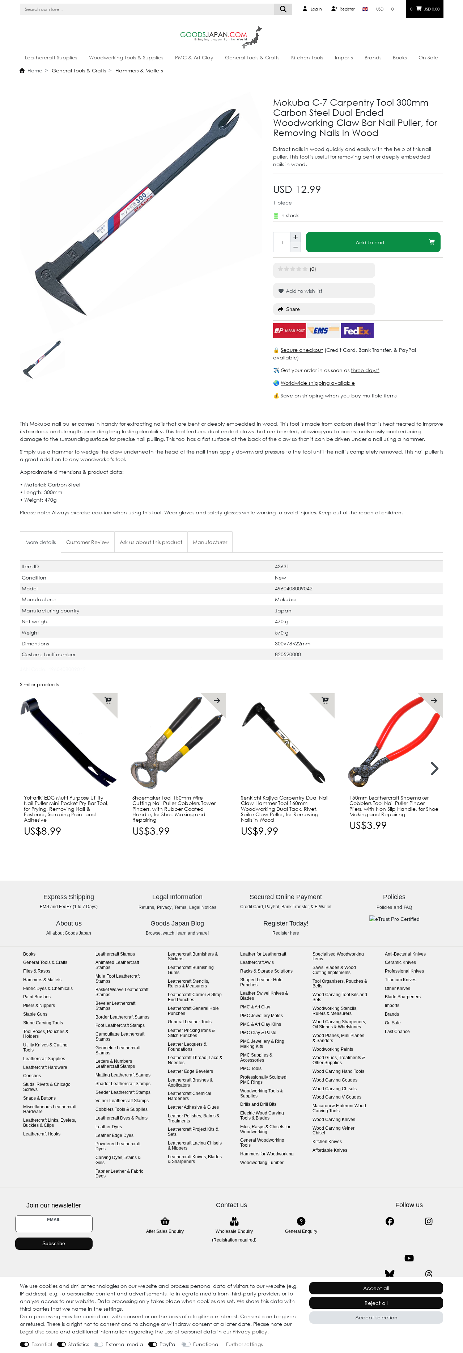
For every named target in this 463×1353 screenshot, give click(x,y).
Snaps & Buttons (39, 1098)
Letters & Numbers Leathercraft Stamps (115, 1064)
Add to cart (370, 242)
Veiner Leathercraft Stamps (122, 1101)
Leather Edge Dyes (114, 1135)
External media (124, 1344)
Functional (206, 1344)
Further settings (244, 1344)
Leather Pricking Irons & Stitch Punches (191, 1033)
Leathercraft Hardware (45, 1067)
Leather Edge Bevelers (190, 1071)
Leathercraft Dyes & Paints (121, 1118)
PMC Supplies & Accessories (256, 1058)
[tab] (40, 542)
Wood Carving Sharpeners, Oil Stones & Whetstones (339, 1024)
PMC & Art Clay (194, 57)
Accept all (376, 1288)
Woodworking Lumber (262, 1162)
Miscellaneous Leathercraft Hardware (49, 1109)
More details (40, 542)
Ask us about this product (151, 542)
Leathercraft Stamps (115, 954)
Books (400, 57)
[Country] (365, 9)
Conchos (32, 1076)
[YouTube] (409, 1258)
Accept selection (376, 1317)
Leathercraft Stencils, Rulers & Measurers (188, 984)
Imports (344, 57)
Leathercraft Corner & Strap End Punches (195, 997)
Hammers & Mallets (138, 70)
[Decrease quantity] (295, 247)
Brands (373, 57)
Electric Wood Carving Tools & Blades (262, 1116)
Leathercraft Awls (257, 962)
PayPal (168, 1344)
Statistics (78, 1344)
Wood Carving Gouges (335, 1080)
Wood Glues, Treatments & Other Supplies (339, 1060)
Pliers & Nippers (39, 1005)
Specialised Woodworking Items (338, 957)
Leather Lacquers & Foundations (187, 1047)
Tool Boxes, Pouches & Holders (45, 1034)
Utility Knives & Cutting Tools (45, 1048)
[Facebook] (390, 1221)
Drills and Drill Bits (258, 1104)
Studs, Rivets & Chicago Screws (47, 1087)
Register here (285, 933)
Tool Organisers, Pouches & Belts (340, 984)
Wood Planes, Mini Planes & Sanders (338, 1038)
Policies (384, 907)
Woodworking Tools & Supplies (126, 57)
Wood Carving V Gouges (337, 1097)
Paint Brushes (37, 997)
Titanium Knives (400, 980)
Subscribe (53, 1243)
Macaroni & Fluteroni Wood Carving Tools (339, 1108)
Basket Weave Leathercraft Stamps (121, 992)
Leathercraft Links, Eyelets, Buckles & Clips (49, 1123)
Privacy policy (250, 1331)
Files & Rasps (36, 971)
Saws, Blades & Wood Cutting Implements (334, 970)
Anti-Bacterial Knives (405, 954)
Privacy (164, 907)
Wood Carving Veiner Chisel (333, 1131)
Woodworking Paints (333, 1049)
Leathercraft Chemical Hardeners (189, 1096)
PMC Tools (251, 1068)
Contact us (231, 1205)
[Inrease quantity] (295, 237)
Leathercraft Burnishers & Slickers (193, 957)
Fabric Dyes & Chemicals (48, 988)
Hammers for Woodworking (267, 1154)
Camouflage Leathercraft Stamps (119, 1037)
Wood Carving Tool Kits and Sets (340, 997)
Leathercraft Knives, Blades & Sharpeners (195, 1159)
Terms (180, 907)
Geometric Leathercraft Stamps (117, 1050)
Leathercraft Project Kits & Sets (193, 1132)
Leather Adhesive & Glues (193, 1107)
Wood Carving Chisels (335, 1089)
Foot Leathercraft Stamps (120, 1025)
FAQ (408, 907)
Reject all (376, 1302)
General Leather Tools (190, 1022)
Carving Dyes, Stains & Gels (118, 1160)
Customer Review (87, 542)
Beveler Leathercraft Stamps (115, 1006)
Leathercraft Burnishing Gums (191, 970)
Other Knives (397, 988)
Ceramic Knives (400, 962)
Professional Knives (404, 971)
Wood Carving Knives (334, 1119)
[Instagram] (429, 1221)
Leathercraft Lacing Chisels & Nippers (195, 1146)
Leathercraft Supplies (51, 57)
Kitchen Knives (327, 1141)
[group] (69, 742)
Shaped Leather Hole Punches (261, 982)
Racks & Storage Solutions (266, 971)
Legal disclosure (39, 1331)
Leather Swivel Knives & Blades (264, 996)
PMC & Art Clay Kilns (260, 1024)
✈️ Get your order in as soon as (312, 370)
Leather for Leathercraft (263, 954)
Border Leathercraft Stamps (122, 1017)
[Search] (283, 9)
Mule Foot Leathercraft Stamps (117, 979)
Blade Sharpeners (403, 997)
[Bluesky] (390, 1274)
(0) (313, 268)
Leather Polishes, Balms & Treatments (194, 1119)
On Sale (428, 57)
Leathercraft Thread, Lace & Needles (195, 1060)
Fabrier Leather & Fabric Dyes (119, 1174)
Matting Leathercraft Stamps (122, 1075)
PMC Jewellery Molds (261, 1015)
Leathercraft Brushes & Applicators (190, 1083)
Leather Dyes (108, 1127)
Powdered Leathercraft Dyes (117, 1146)
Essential (41, 1344)
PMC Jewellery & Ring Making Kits (262, 1044)
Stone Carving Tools (43, 1023)
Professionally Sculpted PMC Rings (263, 1080)
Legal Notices (202, 907)
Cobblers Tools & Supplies (121, 1109)
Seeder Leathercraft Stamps (122, 1092)
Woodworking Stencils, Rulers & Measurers (335, 1011)
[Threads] (429, 1274)
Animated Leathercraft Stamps (117, 965)
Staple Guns (35, 1014)
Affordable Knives (330, 1150)
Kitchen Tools (307, 57)
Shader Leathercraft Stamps (122, 1084)
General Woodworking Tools (262, 1143)
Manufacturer (210, 542)
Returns (146, 907)
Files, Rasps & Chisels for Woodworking (265, 1129)
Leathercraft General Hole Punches (193, 1011)
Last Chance (397, 1031)
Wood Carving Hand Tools (338, 1071)
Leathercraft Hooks (41, 1134)
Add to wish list (303, 290)
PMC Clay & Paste (258, 1032)
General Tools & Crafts (252, 57)
